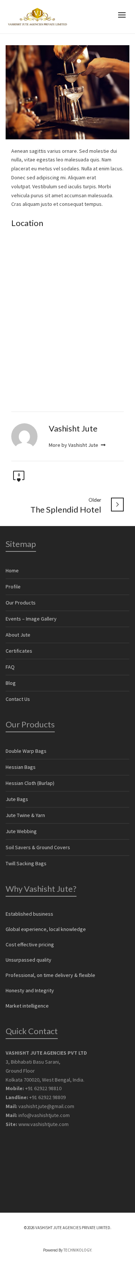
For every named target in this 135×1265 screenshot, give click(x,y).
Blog (11, 683)
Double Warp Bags (26, 751)
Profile (13, 586)
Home (12, 570)
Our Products (21, 602)
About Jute (18, 634)
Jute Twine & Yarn (25, 815)
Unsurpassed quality (28, 959)
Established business (29, 913)
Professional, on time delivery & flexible (50, 975)
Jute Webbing (21, 831)
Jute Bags (17, 799)
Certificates (19, 650)
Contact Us (18, 699)
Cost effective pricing (30, 944)
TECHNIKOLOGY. (77, 1250)
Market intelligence (27, 1005)
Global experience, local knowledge (46, 929)
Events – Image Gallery (31, 618)
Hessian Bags (21, 767)
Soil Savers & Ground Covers (38, 847)
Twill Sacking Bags (26, 863)
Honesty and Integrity (30, 990)
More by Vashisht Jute (74, 445)
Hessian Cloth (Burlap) (30, 783)
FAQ (10, 667)
